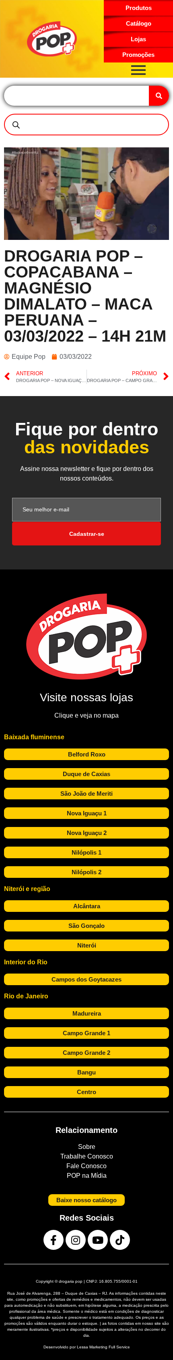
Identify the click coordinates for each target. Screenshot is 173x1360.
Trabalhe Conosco (86, 1156)
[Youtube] (98, 1240)
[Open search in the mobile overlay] (86, 124)
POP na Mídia (87, 1175)
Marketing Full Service (109, 1347)
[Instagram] (76, 1240)
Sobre (86, 1146)
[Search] (159, 96)
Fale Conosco (86, 1166)
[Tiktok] (120, 1240)
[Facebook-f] (53, 1240)
